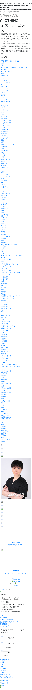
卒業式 (3, 435)
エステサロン (5, 304)
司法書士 (4, 292)
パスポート (4, 414)
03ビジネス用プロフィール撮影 (11, 255)
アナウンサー (5, 76)
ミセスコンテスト (7, 123)
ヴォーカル (4, 138)
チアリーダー (5, 101)
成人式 (3, 441)
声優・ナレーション (7, 144)
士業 (2, 290)
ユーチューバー (6, 360)
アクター (4, 191)
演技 (2, 140)
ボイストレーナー (7, 328)
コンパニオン (5, 129)
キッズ (3, 247)
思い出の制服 (5, 439)
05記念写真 (5, 431)
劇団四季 (4, 133)
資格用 (3, 426)
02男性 (3, 166)
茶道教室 (4, 334)
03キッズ (4, 225)
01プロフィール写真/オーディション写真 (14, 67)
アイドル (4, 153)
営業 (2, 377)
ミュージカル (5, 125)
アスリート (4, 168)
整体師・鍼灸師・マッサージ (10, 296)
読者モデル (4, 131)
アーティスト (5, 82)
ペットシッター (6, 275)
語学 (2, 407)
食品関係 (4, 341)
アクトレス (4, 110)
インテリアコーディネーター (10, 264)
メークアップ (5, 313)
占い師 (3, 287)
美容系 (3, 300)
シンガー (4, 86)
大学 (2, 332)
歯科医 (3, 285)
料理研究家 (4, 347)
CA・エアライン (6, 71)
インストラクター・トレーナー (11, 356)
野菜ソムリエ (5, 352)
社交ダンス (4, 106)
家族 (2, 437)
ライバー (4, 362)
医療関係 (4, 283)
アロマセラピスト (7, 302)
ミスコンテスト (6, 121)
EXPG (3, 95)
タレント (4, 155)
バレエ (3, 104)
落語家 (3, 161)
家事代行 (4, 345)
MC (2, 74)
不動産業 (4, 373)
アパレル (4, 80)
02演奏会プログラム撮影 (9, 245)
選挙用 (3, 339)
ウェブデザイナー (7, 266)
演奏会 (3, 242)
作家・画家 (4, 279)
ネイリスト (4, 307)
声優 (2, 213)
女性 (2, 63)
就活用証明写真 (6, 418)
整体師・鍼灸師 (6, 392)
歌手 (2, 178)
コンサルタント (6, 270)
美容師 (3, 317)
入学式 (3, 433)
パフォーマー (5, 89)
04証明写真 (5, 411)
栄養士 (3, 349)
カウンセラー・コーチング (9, 364)
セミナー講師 (5, 322)
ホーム (3, 589)
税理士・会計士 (6, 388)
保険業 (3, 375)
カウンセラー (5, 268)
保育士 (3, 281)
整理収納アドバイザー (8, 298)
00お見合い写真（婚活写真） (10, 61)
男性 (2, 65)
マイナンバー (5, 416)
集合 (2, 253)
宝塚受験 (4, 146)
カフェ (3, 343)
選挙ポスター (5, 409)
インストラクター (7, 260)
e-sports (4, 170)
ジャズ (3, 97)
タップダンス (5, 99)
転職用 (3, 429)
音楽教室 (4, 337)
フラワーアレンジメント (9, 326)
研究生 (3, 142)
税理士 (3, 294)
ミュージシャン (6, 91)
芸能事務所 (4, 151)
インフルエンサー (7, 358)
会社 (2, 369)
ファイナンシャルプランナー (10, 272)
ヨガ (2, 262)
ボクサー (4, 118)
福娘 (2, 148)
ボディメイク (5, 311)
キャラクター (5, 112)
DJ (2, 84)
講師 (2, 319)
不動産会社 (4, 277)
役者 (2, 157)
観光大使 (4, 163)
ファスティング (6, 309)
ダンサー (4, 93)
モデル (3, 127)
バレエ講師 (4, 324)
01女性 (3, 69)
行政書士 (4, 390)
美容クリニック (6, 315)
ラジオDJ (4, 78)
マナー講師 (4, 330)
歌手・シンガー (6, 159)
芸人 (2, 223)
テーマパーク (5, 108)
